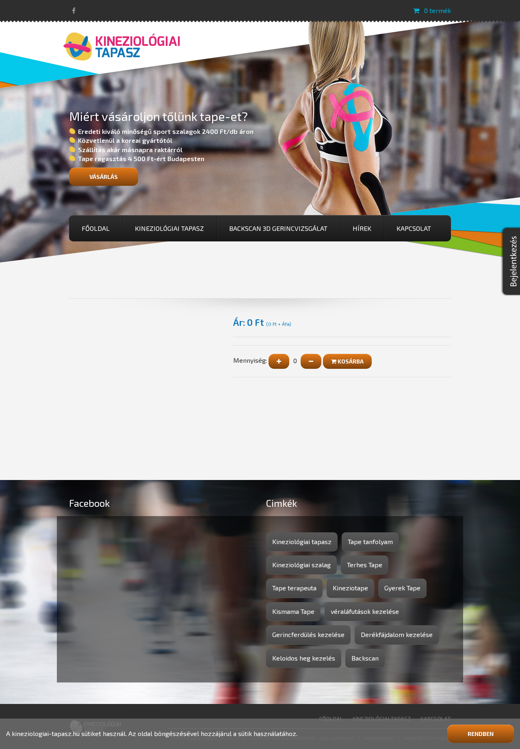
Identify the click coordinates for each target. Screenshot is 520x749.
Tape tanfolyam (370, 541)
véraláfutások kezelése (365, 611)
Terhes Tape (364, 564)
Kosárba (350, 361)
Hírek (362, 228)
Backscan (365, 658)
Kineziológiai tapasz (169, 228)
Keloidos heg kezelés (303, 658)
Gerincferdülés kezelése (308, 634)
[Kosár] (416, 10)
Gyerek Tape (402, 588)
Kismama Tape (293, 611)
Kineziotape (350, 588)
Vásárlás (103, 176)
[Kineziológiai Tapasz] (122, 45)
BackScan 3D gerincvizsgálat (278, 228)
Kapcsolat (413, 228)
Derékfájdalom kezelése (397, 634)
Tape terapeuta (294, 588)
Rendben (481, 733)
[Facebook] (74, 10)
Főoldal (96, 228)
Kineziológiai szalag (301, 564)
